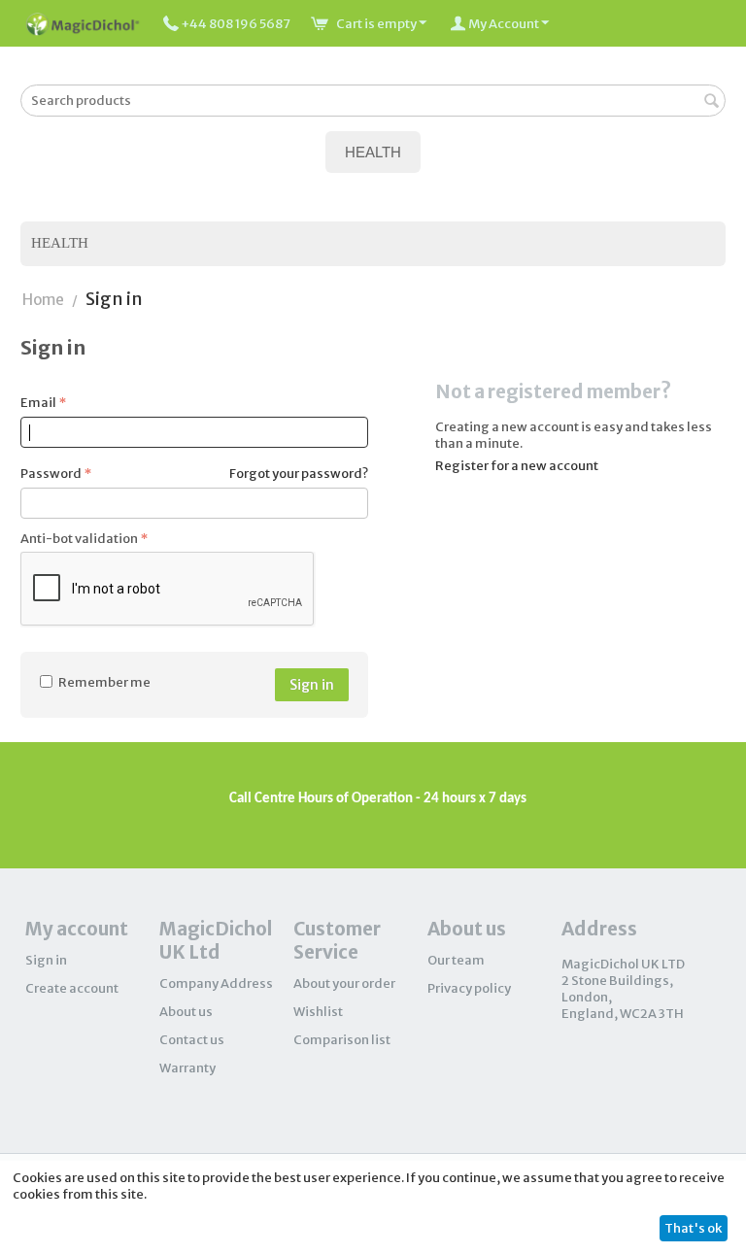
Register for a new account (516, 466)
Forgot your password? (298, 473)
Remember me (104, 682)
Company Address (216, 983)
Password (51, 473)
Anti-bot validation (79, 538)
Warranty (187, 1068)
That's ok (693, 1228)
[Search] (711, 102)
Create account (72, 988)
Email (38, 402)
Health (59, 243)
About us (186, 1011)
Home (43, 299)
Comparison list (341, 1040)
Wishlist (318, 1011)
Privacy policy (469, 988)
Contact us (191, 1040)
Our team (456, 960)
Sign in (311, 685)
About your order (344, 983)
